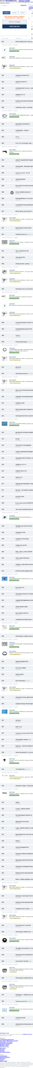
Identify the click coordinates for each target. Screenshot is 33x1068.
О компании (3, 1056)
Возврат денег (4, 1045)
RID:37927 (12, 626)
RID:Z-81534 (12, 938)
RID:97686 (12, 710)
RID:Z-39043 (12, 651)
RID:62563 (12, 56)
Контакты (30, 7)
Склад (2, 1059)
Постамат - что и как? (6, 1042)
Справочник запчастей (7, 1039)
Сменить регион (5, 3)
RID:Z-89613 (12, 149)
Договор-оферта (5, 1057)
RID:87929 (12, 967)
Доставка (3, 1048)
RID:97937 (12, 577)
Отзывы (2, 1051)
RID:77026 (12, 758)
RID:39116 (12, 775)
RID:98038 (12, 515)
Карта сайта (3, 1061)
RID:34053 (12, 48)
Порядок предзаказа (6, 1043)
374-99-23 (27, 1034)
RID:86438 (12, 65)
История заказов (5, 1052)
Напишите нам (4, 1033)
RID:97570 (12, 240)
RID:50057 (12, 1007)
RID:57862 (12, 792)
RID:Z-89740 (12, 113)
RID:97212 (12, 642)
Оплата (2, 1049)
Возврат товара (4, 1044)
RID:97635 (12, 422)
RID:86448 (12, 270)
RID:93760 (12, 348)
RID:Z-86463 (12, 217)
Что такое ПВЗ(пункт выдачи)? (9, 1040)
